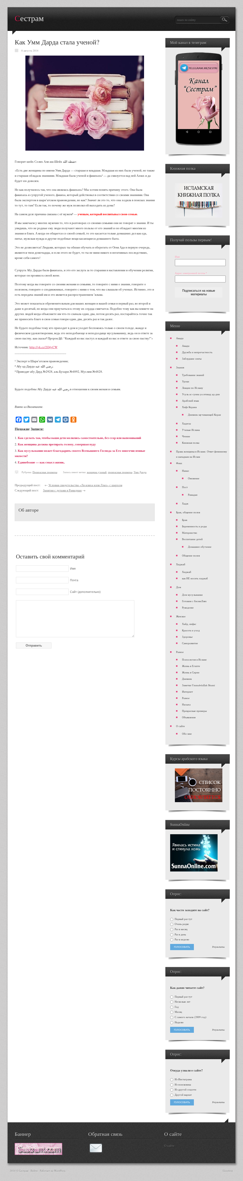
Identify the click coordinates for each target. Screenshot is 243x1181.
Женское (181, 616)
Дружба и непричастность (197, 352)
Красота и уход (191, 630)
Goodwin (228, 1170)
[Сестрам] (38, 1154)
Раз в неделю (181, 939)
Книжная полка (190, 442)
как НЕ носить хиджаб (195, 578)
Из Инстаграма (183, 1079)
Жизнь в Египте (191, 666)
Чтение (186, 436)
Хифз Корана (189, 407)
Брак (184, 520)
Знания (180, 367)
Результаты (218, 947)
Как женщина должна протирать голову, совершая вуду (57, 444)
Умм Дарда (140, 472)
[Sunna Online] (194, 870)
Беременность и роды (194, 526)
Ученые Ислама (191, 430)
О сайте (180, 726)
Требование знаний (193, 375)
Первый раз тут (183, 919)
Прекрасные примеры (45, 472)
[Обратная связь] (95, 1152)
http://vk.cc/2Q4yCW (43, 347)
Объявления (189, 717)
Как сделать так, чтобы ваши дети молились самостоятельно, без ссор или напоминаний (79, 437)
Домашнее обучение (199, 546)
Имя (177, 256)
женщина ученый (97, 472)
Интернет (187, 691)
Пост (185, 487)
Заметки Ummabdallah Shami (198, 685)
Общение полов (191, 555)
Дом (178, 587)
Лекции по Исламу (192, 388)
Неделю (178, 1022)
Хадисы (186, 423)
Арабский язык (190, 400)
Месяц (178, 1012)
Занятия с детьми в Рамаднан (62, 490)
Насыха (186, 704)
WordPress (59, 1170)
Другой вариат (183, 1094)
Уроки (185, 381)
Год (176, 1007)
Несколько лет (182, 1001)
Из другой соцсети (185, 1089)
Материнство (189, 532)
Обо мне (187, 733)
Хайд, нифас (189, 624)
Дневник (187, 679)
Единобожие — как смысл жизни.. (41, 462)
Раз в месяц (180, 929)
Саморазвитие (190, 643)
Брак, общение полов (188, 512)
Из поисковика (182, 1084)
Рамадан (192, 494)
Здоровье (187, 636)
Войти (34, 1170)
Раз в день (180, 934)
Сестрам (29, 18)
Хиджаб (180, 564)
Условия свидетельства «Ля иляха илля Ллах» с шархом (85, 485)
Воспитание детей (192, 539)
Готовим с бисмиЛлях (194, 601)
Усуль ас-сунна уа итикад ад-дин (201, 394)
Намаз (185, 470)
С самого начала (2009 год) (190, 1017)
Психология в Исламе (194, 659)
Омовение (193, 478)
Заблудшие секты (191, 358)
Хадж (185, 503)
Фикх (179, 463)
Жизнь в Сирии (190, 672)
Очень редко (181, 924)
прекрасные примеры (120, 472)
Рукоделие (188, 607)
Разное (180, 652)
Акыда (179, 338)
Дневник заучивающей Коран (204, 414)
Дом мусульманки (192, 594)
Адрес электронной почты (191, 273)
